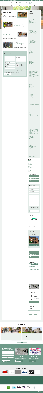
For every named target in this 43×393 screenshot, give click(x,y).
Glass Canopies (31, 54)
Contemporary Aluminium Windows (33, 33)
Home (7, 5)
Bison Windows (31, 24)
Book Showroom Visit (18, 361)
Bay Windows (30, 21)
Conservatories (31, 30)
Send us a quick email (33, 180)
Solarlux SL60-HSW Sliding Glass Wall (33, 129)
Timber (30, 138)
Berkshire (29, 160)
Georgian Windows (19, 24)
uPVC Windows (18, 25)
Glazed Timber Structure (32, 55)
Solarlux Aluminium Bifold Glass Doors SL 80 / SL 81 (34, 114)
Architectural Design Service (32, 19)
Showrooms (32, 5)
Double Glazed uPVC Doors (32, 39)
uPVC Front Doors (31, 147)
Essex (29, 162)
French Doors (15, 24)
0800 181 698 (31, 308)
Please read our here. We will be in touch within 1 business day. (34, 208)
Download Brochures (31, 361)
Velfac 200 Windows (31, 149)
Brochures (23, 5)
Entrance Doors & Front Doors (32, 41)
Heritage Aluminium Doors (32, 63)
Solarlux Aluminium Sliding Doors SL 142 (33, 117)
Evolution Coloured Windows (32, 43)
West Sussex (29, 170)
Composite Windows (31, 29)
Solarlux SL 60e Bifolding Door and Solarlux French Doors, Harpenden (8, 32)
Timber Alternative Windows (32, 139)
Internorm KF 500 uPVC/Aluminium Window (34, 75)
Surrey (29, 169)
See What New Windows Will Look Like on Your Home (33, 275)
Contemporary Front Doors (32, 34)
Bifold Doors (4, 33)
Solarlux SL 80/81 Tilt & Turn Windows (33, 128)
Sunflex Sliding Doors (31, 136)
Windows (10, 5)
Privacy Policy (35, 207)
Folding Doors (30, 49)
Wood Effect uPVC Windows (32, 156)
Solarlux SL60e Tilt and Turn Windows (33, 130)
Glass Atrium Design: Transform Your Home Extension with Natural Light (34, 269)
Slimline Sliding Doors (31, 98)
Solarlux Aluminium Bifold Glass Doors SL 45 (34, 108)
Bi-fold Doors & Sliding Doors (32, 22)
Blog (25, 5)
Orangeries (30, 84)
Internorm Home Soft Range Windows (33, 71)
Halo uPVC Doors (31, 60)
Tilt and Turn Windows (31, 137)
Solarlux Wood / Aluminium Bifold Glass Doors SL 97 (33, 134)
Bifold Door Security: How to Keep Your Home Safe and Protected (33, 264)
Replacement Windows (32, 88)
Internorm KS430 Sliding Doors (32, 77)
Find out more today (34, 245)
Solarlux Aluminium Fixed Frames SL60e (33, 115)
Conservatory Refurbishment (32, 31)
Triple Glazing (30, 145)
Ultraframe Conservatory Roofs (33, 146)
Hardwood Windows (31, 62)
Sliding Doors (30, 96)
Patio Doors (15, 25)
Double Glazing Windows (32, 40)
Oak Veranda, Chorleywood (7, 12)
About (27, 5)
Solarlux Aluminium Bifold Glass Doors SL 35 (34, 106)
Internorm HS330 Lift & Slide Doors (33, 72)
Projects (20, 5)
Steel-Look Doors (31, 135)
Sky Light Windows (31, 95)
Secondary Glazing (31, 94)
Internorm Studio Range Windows (33, 78)
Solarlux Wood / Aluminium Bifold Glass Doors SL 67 (33, 132)
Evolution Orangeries (31, 44)
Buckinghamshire (30, 161)
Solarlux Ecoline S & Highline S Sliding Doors (33, 124)
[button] (18, 342)
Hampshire (29, 163)
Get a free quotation (33, 178)
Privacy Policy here (8, 349)
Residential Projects (5, 34)
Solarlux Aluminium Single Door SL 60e (33, 116)
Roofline (18, 5)
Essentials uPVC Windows (32, 42)
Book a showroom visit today (33, 301)
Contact (35, 5)
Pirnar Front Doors (31, 86)
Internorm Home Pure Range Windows (33, 70)
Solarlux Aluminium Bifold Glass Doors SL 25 (34, 104)
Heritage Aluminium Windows (32, 64)
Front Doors (30, 51)
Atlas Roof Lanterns (31, 20)
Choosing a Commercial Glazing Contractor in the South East (33, 267)
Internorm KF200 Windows (32, 76)
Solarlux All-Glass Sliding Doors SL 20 (33, 103)
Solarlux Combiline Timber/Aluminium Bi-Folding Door (34, 121)
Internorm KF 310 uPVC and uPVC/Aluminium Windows (32, 74)
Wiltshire (29, 171)
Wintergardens (31, 155)
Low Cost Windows (31, 83)
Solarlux (9, 34)
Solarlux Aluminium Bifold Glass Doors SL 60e (8, 35)
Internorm (30, 65)
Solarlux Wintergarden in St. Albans (19, 42)
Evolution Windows (31, 45)
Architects (29, 5)
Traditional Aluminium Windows (33, 144)
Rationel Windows (31, 87)
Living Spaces (14, 5)
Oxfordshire (29, 168)
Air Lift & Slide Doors (31, 14)
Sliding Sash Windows (31, 97)
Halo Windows (23, 24)
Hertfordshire (30, 164)
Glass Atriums (30, 53)
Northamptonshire (30, 167)
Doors (12, 5)
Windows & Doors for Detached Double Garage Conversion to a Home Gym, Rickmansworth (20, 23)
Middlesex (29, 166)
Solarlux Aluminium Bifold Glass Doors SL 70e (34, 112)
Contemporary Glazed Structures (20, 43)
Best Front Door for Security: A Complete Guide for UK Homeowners (34, 272)
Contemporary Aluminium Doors (33, 32)
